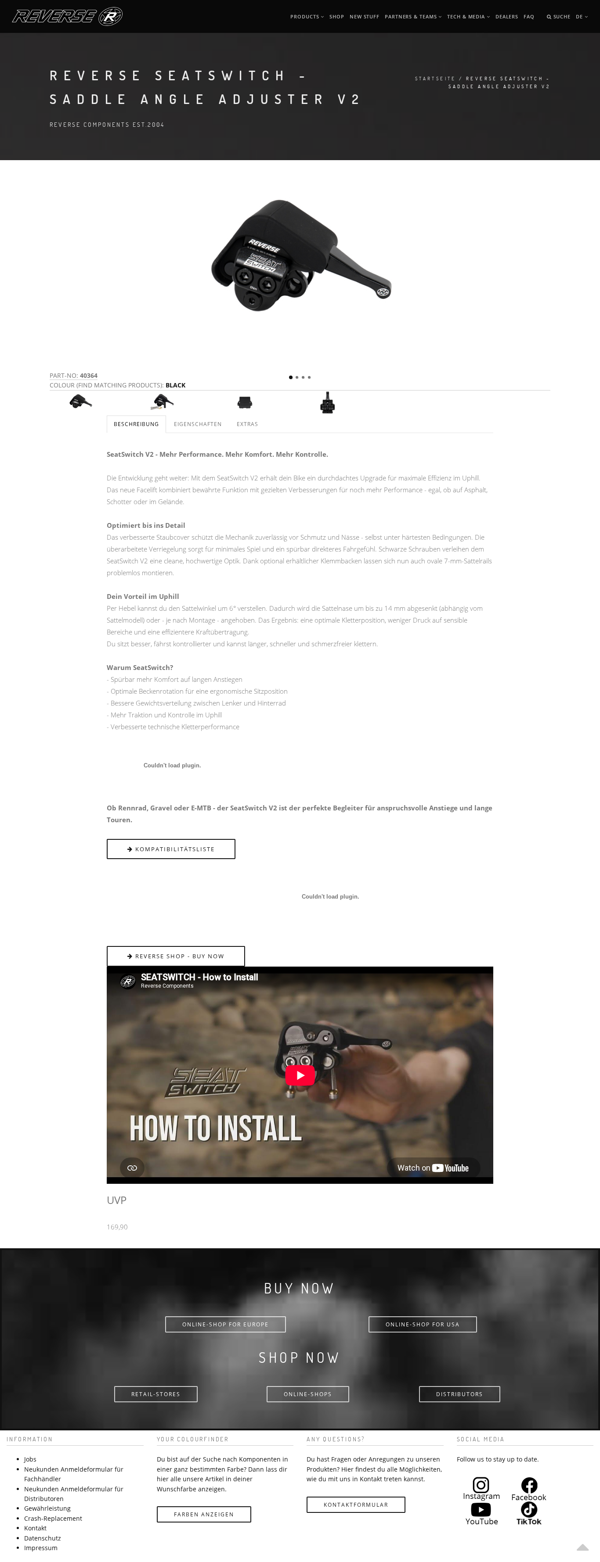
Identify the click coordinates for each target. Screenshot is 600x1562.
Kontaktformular (356, 1504)
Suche (561, 16)
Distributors (459, 1394)
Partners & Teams (411, 16)
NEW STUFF (365, 16)
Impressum (41, 1548)
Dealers (506, 16)
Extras (247, 424)
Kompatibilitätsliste (174, 849)
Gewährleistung (47, 1508)
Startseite (435, 78)
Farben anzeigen (204, 1514)
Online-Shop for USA (423, 1324)
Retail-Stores (156, 1394)
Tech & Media (467, 16)
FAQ (529, 16)
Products (305, 16)
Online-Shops (308, 1394)
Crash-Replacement (53, 1518)
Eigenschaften (198, 424)
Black (175, 385)
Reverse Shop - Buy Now (178, 956)
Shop (336, 16)
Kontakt (35, 1528)
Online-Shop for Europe (225, 1324)
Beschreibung (136, 424)
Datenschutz (42, 1538)
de (580, 16)
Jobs (30, 1459)
